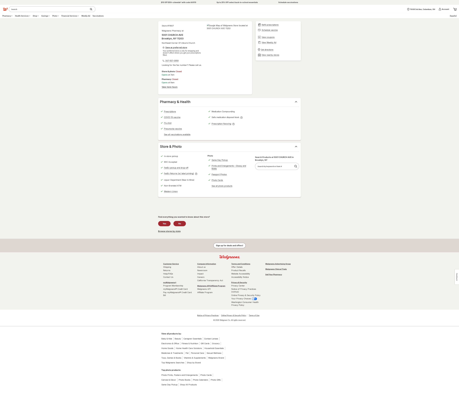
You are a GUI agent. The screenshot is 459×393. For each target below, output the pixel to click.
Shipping (167, 267)
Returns (166, 270)
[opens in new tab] (228, 27)
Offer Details (237, 267)
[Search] (92, 9)
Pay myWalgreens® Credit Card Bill (177, 293)
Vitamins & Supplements (195, 358)
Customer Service (171, 264)
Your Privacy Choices (241, 298)
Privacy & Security (239, 283)
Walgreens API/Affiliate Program (211, 286)
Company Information (206, 264)
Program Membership (173, 285)
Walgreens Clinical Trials (276, 269)
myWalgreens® (169, 283)
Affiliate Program (205, 292)
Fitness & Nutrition (190, 343)
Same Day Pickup (220, 160)
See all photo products (222, 186)
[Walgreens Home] (5, 9)
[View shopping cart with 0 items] (455, 9)
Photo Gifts (216, 380)
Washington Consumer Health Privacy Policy (245, 303)
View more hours (169, 87)
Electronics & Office (170, 343)
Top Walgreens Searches (172, 362)
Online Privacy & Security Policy (245, 295)
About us (201, 267)
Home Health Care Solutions (189, 348)
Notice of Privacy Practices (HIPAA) (243, 290)
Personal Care (197, 353)
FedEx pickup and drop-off (176, 168)
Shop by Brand (194, 362)
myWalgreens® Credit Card (175, 289)
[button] (444, 9)
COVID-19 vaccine (172, 117)
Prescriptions (170, 111)
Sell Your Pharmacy (273, 274)
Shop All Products (188, 384)
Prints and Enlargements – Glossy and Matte (229, 167)
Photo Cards (217, 180)
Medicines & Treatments (172, 353)
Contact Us (168, 277)
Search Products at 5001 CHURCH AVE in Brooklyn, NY (274, 158)
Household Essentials (214, 348)
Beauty (178, 338)
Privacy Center (238, 285)
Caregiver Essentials (192, 338)
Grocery (216, 343)
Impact (200, 274)
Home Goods (167, 348)
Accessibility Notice (240, 277)
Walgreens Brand (216, 358)
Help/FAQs (168, 274)
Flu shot (167, 123)
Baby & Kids (166, 338)
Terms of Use (254, 315)
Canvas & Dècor (168, 380)
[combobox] (49, 9)
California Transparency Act (210, 280)
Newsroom (202, 270)
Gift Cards (205, 343)
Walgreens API (204, 289)
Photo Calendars (200, 380)
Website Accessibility (240, 274)
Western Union (171, 191)
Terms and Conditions (240, 264)
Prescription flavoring (221, 124)
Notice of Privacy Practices (208, 315)
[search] (295, 166)
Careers (200, 277)
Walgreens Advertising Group (278, 264)
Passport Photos (219, 174)
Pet (187, 353)
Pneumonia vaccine (173, 129)
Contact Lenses (211, 338)
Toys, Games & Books (171, 358)
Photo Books (184, 380)
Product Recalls (238, 270)
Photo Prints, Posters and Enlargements (179, 375)
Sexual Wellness (214, 353)
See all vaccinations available (177, 134)
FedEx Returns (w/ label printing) (179, 173)
